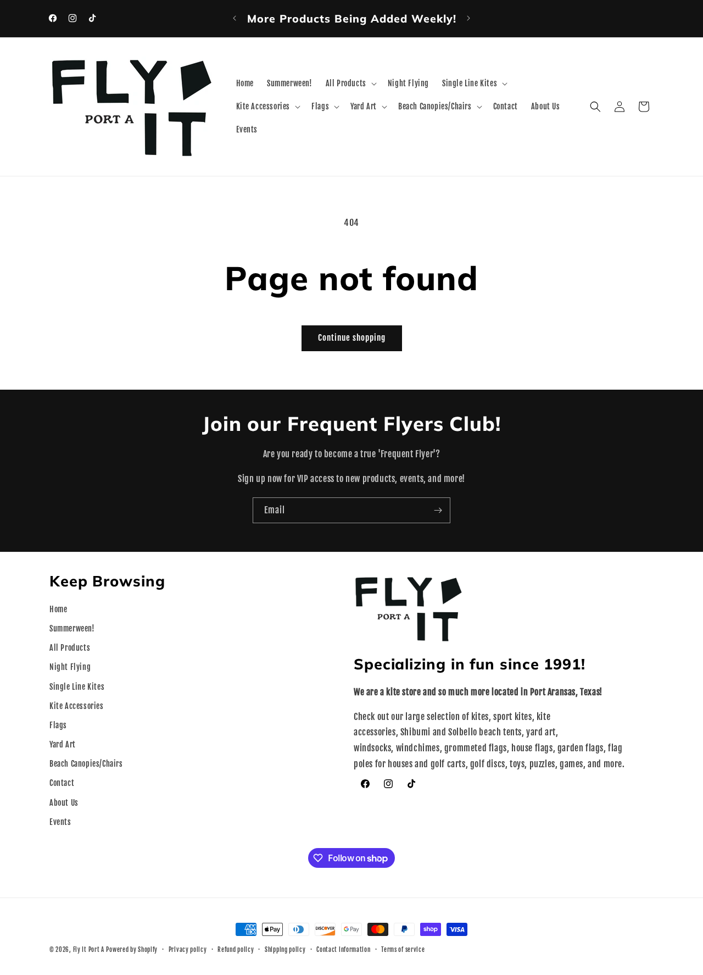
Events (60, 822)
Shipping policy (285, 950)
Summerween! (72, 628)
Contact (61, 783)
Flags (58, 725)
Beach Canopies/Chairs (86, 763)
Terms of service (403, 950)
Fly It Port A (88, 950)
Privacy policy (188, 950)
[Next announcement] (468, 18)
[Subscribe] (438, 510)
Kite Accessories (76, 706)
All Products (69, 647)
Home (58, 609)
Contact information (343, 950)
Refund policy (235, 950)
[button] (350, 83)
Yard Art (62, 744)
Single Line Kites (76, 686)
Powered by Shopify (132, 950)
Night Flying (70, 667)
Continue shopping (352, 338)
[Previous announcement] (234, 18)
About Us (64, 802)
